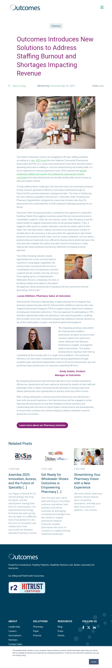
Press (60, 631)
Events (61, 635)
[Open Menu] (102, 7)
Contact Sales (15, 644)
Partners (12, 639)
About (12, 621)
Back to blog (19, 85)
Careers (12, 631)
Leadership (14, 626)
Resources (65, 621)
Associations (14, 635)
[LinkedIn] (94, 627)
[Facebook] (83, 627)
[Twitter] (88, 627)
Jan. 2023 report (39, 160)
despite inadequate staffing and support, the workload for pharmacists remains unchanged (52, 174)
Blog (60, 626)
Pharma (37, 635)
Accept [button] (93, 661)
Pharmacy (56, 26)
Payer (36, 631)
